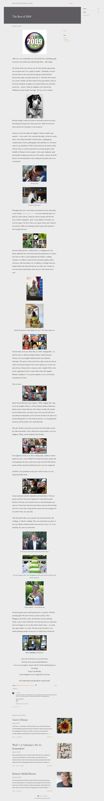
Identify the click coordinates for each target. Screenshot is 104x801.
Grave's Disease (20, 719)
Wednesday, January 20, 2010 (22, 703)
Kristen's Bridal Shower (24, 773)
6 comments (19, 737)
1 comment (18, 791)
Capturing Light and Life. (28, 213)
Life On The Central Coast (22, 3)
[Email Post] (36, 685)
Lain (17, 692)
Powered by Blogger (43, 796)
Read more (49, 737)
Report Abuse (86, 15)
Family (64, 37)
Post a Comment (15, 706)
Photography (65, 39)
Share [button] (64, 30)
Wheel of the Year (66, 40)
